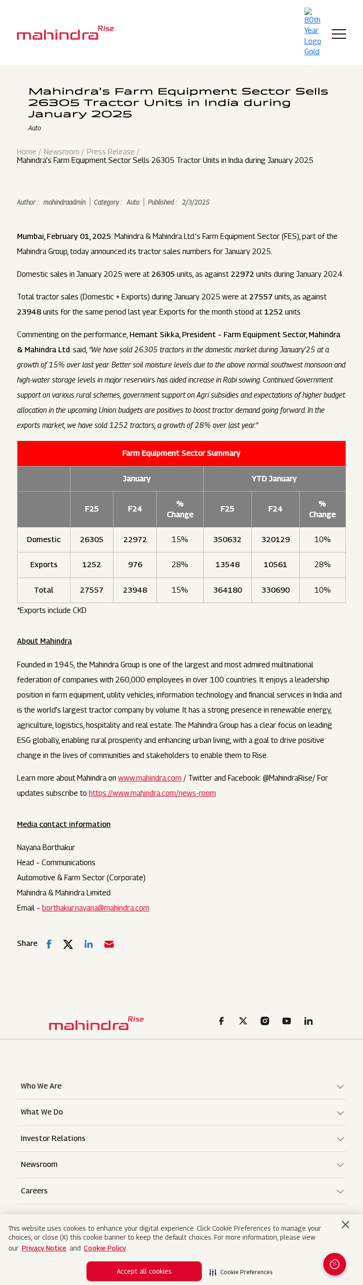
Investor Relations (53, 1138)
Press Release (111, 152)
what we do (42, 1111)
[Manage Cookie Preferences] (334, 1264)
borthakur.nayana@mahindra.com (95, 907)
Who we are (41, 1085)
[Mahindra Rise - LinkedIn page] (310, 1022)
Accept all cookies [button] (144, 1271)
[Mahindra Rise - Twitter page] (245, 1022)
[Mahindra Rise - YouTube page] (288, 1022)
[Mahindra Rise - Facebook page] (223, 1022)
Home (26, 152)
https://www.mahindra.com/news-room (152, 793)
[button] (241, 1269)
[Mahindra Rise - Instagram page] (266, 1022)
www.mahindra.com (150, 778)
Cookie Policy (105, 1248)
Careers (34, 1190)
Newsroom (61, 152)
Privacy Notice (44, 1248)
